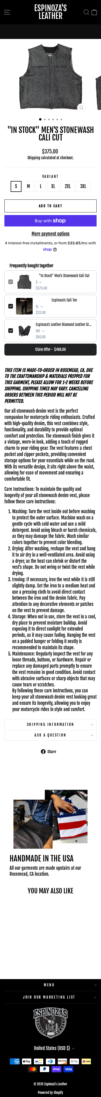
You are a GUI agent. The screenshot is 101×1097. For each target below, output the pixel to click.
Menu (49, 985)
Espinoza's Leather (50, 12)
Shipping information (50, 724)
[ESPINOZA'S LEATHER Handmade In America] (50, 31)
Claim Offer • (50, 349)
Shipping (33, 157)
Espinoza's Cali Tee (64, 300)
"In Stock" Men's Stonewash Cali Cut (64, 275)
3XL (83, 186)
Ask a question (50, 735)
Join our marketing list (49, 997)
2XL (67, 186)
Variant (50, 176)
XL (53, 186)
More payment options (51, 234)
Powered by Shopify (50, 1093)
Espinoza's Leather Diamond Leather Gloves (64, 324)
